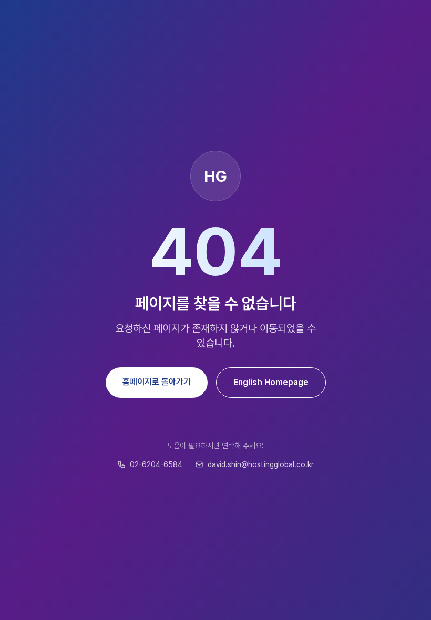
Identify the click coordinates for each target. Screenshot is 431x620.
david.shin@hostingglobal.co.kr (261, 464)
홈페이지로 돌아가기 (156, 382)
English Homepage (271, 382)
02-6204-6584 (156, 464)
